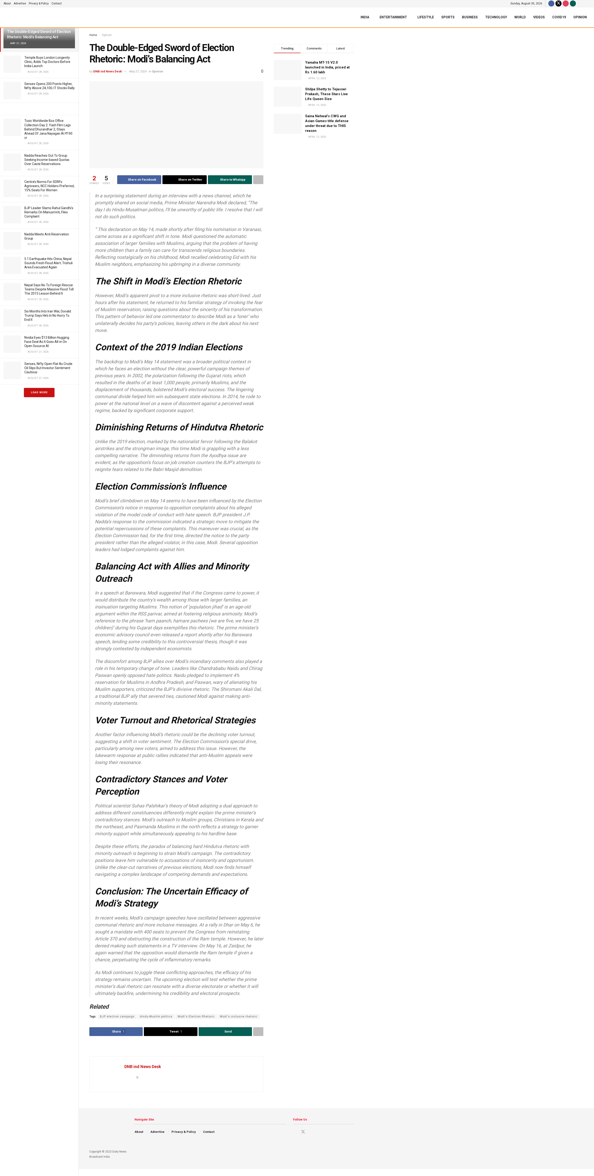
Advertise (20, 3)
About (7, 3)
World (520, 17)
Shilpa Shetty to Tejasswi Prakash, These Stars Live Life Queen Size (326, 94)
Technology (496, 17)
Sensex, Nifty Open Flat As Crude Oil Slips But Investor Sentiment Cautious (48, 368)
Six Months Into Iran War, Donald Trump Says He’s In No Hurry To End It (47, 315)
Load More (39, 392)
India (365, 17)
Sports (448, 17)
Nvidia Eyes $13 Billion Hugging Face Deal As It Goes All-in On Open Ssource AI (46, 342)
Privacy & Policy (39, 3)
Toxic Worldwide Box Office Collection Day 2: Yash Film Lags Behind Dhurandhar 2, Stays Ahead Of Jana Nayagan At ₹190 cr (48, 129)
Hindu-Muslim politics (156, 1016)
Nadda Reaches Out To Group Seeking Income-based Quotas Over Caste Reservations (46, 160)
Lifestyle (425, 17)
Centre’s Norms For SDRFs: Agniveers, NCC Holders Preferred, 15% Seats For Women (49, 186)
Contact (57, 3)
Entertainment (393, 17)
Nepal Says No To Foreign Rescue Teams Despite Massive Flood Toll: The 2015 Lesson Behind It (49, 289)
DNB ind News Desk (107, 71)
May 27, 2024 (138, 71)
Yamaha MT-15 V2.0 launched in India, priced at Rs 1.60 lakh (327, 67)
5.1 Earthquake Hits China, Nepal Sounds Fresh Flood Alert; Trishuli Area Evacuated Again (48, 263)
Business (470, 17)
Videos (539, 17)
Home (93, 35)
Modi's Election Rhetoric (196, 1016)
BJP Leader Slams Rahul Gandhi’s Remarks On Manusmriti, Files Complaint (48, 212)
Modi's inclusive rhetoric (238, 1016)
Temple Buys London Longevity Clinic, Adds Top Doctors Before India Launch (47, 62)
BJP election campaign (117, 1016)
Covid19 (559, 17)
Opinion (580, 17)
